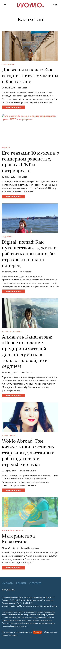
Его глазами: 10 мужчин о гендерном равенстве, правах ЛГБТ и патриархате (30, 162)
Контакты (7, 583)
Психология (8, 64)
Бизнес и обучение (12, 331)
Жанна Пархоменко (29, 548)
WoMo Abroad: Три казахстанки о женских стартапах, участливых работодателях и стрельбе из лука (28, 453)
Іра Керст (22, 87)
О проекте (35, 583)
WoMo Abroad (9, 435)
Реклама (21, 583)
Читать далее (13, 107)
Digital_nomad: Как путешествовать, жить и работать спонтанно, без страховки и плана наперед (29, 254)
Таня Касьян (25, 271)
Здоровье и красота (12, 530)
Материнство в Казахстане (19, 539)
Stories (6, 147)
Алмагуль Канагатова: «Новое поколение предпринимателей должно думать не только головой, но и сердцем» (27, 352)
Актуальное (8, 589)
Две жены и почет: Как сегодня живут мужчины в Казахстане (30, 76)
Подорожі (7, 236)
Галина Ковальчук (27, 470)
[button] (55, 5)
